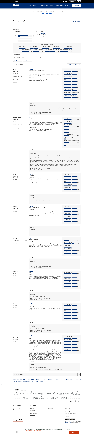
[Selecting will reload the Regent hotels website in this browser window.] (22, 393)
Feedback (67, 416)
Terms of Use (67, 408)
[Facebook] (14, 409)
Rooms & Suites (36, 5)
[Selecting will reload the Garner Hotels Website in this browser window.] (47, 398)
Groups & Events (59, 5)
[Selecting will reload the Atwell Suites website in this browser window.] (57, 398)
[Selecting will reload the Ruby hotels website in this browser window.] (72, 393)
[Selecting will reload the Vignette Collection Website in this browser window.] (41, 393)
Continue (74, 432)
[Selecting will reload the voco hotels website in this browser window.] (67, 393)
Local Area (52, 5)
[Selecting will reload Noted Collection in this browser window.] (61, 393)
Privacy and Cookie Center (70, 411)
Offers (30, 5)
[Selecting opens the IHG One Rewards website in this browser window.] (73, 401)
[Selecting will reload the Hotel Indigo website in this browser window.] (55, 393)
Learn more (68, 422)
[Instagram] (19, 409)
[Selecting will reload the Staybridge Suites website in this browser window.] (64, 398)
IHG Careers (32, 410)
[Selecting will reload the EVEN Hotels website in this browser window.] (29, 398)
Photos (66, 5)
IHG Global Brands (33, 411)
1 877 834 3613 (26, 419)
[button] (79, 1)
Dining (47, 5)
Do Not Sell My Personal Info (70, 413)
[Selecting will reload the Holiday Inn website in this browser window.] (41, 398)
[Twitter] (16, 409)
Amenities (43, 5)
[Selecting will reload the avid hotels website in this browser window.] (52, 398)
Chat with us (32, 415)
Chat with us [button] (17, 1)
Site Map (67, 414)
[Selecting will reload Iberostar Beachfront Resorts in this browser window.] (17, 398)
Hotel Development (33, 413)
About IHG (32, 408)
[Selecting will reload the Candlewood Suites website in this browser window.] (77, 398)
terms (63, 432)
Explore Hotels (50, 408)
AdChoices (67, 409)
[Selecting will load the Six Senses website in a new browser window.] (16, 393)
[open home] (2, 384)
